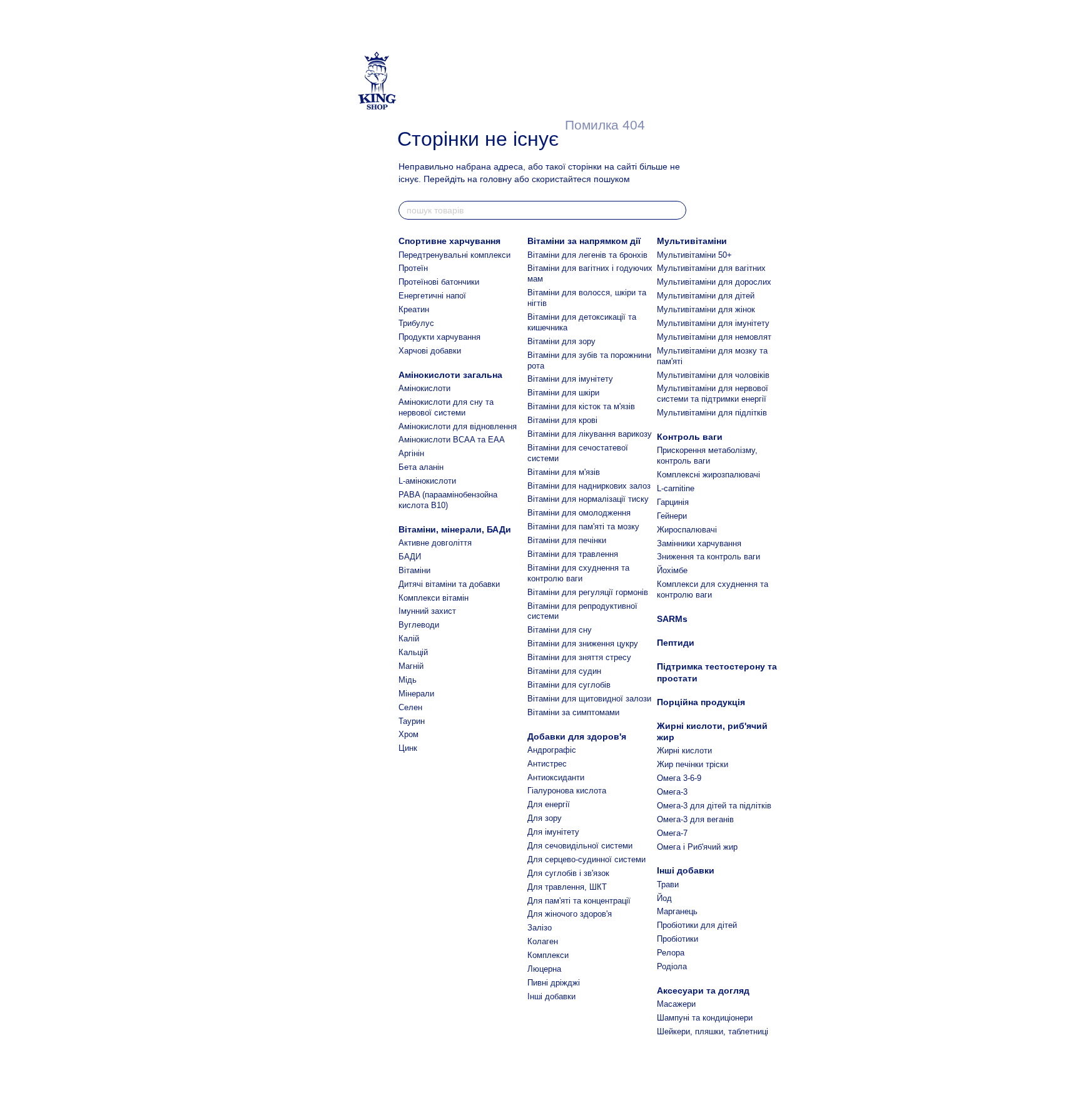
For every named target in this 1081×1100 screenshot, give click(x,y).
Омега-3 (672, 792)
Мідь (407, 680)
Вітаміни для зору (561, 341)
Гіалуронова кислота (566, 790)
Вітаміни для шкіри (563, 392)
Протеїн (413, 268)
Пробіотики (677, 939)
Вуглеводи (418, 624)
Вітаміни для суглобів (569, 685)
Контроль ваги (690, 437)
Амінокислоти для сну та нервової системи (446, 407)
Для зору (544, 818)
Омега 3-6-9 (679, 778)
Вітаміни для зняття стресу (579, 657)
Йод (664, 898)
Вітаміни (414, 570)
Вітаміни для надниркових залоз (589, 486)
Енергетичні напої (432, 295)
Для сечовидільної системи (579, 845)
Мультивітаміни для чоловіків (713, 375)
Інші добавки (551, 996)
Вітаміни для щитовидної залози (589, 698)
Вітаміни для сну (559, 629)
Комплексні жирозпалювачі (708, 474)
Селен (410, 707)
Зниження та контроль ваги (708, 556)
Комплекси (548, 955)
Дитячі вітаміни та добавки (449, 584)
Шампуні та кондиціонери (705, 1017)
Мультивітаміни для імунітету (713, 323)
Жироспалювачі (687, 529)
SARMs (672, 619)
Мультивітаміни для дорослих (714, 282)
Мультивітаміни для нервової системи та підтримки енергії (712, 394)
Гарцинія (673, 502)
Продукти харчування (439, 337)
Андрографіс (551, 750)
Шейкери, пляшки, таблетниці (712, 1031)
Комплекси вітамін (433, 598)
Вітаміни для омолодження (579, 512)
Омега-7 (672, 833)
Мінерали (416, 693)
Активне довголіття (435, 542)
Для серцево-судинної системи (586, 859)
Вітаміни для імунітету (570, 379)
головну (496, 179)
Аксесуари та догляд (703, 990)
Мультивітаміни (692, 241)
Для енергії (548, 804)
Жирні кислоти (684, 750)
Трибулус (416, 323)
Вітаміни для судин (564, 671)
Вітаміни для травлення (572, 554)
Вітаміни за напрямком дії (584, 241)
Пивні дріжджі (553, 982)
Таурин (411, 721)
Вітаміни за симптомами (573, 712)
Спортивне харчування (449, 241)
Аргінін (411, 453)
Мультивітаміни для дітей (705, 295)
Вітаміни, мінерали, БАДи (454, 529)
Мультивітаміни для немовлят (714, 337)
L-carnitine (675, 488)
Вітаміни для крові (562, 420)
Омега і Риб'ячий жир (697, 847)
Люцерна (544, 969)
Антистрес (547, 763)
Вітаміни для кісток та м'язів (581, 406)
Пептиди (675, 643)
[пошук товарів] (676, 210)
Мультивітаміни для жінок (706, 309)
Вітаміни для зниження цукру (582, 643)
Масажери (676, 1004)
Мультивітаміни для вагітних (711, 268)
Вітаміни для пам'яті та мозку (583, 526)
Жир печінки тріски (692, 764)
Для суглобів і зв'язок (568, 873)
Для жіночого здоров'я (569, 914)
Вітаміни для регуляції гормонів (587, 592)
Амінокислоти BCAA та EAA (451, 439)
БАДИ (409, 556)
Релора (670, 952)
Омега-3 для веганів (695, 819)
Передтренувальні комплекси (454, 255)
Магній (411, 666)
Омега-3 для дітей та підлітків (714, 805)
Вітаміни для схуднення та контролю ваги (578, 573)
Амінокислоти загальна (450, 375)
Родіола (672, 966)
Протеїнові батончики (438, 282)
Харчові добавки (429, 350)
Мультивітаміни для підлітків (712, 412)
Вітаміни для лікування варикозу (589, 434)
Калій (408, 638)
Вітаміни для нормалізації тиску (588, 499)
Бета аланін (421, 467)
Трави (668, 884)
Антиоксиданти (555, 777)
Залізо (539, 927)
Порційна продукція (701, 702)
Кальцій (413, 652)
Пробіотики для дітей (697, 925)
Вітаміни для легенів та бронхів (587, 255)
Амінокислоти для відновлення (457, 426)
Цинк (407, 748)
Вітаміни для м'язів (563, 472)
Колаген (542, 941)
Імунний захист (427, 611)
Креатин (413, 309)
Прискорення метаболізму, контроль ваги (707, 456)
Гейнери (672, 516)
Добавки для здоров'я (576, 736)
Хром (408, 734)
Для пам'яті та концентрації (579, 900)
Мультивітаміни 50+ (694, 255)
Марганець (677, 911)
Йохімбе (672, 570)
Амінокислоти (424, 388)
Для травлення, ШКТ (567, 887)
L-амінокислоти (427, 481)
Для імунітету (553, 832)
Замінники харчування (699, 543)
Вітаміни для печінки (566, 540)
